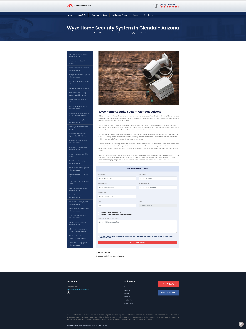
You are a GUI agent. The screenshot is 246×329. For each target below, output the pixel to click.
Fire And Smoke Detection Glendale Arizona (77, 100)
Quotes (126, 293)
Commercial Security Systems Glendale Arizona (79, 69)
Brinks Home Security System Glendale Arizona (79, 210)
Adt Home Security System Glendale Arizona (78, 107)
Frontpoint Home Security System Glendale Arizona (77, 135)
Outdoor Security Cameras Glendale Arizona (78, 141)
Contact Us (128, 300)
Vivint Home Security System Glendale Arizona (79, 162)
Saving (135, 15)
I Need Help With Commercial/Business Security (116, 214)
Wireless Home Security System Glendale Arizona (77, 237)
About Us (82, 15)
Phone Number (144, 184)
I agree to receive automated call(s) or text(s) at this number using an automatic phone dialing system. (136, 236)
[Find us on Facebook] (68, 292)
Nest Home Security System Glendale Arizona (78, 121)
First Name (101, 175)
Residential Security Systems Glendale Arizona (79, 175)
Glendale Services (99, 15)
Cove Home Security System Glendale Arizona (78, 203)
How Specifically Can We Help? (108, 218)
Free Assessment (168, 292)
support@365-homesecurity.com (111, 256)
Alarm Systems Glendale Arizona (77, 62)
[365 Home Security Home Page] (79, 5)
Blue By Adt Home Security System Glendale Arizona (78, 230)
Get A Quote (168, 284)
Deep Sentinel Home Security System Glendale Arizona (79, 114)
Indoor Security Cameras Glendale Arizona (77, 223)
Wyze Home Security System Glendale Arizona (79, 169)
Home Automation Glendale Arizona (78, 155)
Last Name (142, 175)
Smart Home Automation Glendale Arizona (77, 216)
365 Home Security (81, 325)
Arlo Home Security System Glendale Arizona (78, 244)
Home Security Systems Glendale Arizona (77, 196)
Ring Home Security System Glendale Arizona (78, 55)
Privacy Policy (128, 303)
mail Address (102, 184)
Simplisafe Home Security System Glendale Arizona (77, 94)
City (99, 202)
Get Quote (148, 15)
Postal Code (102, 193)
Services (127, 297)
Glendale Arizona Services (108, 33)
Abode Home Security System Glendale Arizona (79, 82)
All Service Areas (120, 15)
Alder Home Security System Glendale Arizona (78, 148)
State (141, 202)
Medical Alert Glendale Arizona (79, 88)
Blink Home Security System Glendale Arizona (78, 189)
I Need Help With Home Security (110, 212)
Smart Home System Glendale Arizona (79, 182)
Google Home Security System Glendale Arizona (79, 76)
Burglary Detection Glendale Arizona (78, 128)
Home (69, 15)
